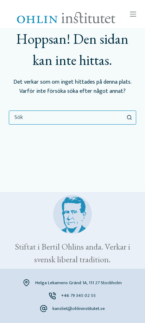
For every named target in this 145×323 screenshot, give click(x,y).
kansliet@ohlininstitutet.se (78, 308)
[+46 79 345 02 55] (52, 295)
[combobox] (66, 117)
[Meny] (133, 14)
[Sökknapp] (129, 117)
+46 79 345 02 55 (78, 295)
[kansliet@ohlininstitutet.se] (43, 308)
